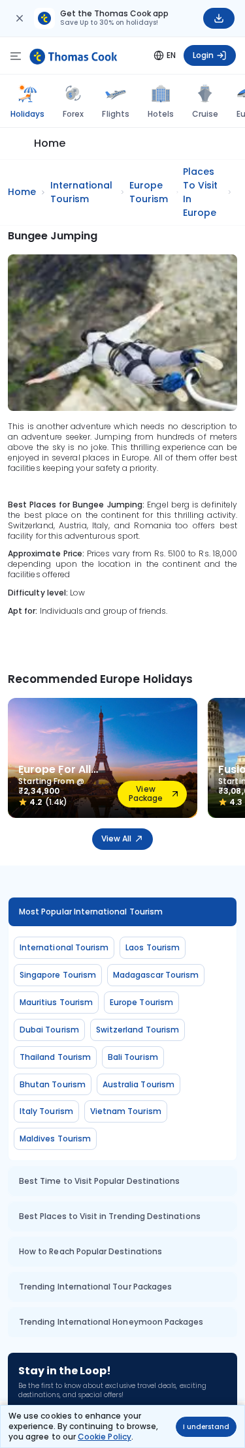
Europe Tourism (141, 1002)
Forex (73, 113)
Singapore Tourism (58, 974)
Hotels (161, 113)
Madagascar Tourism (156, 974)
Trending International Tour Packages (95, 1286)
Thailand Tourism (55, 1057)
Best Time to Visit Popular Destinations (99, 1180)
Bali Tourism (133, 1057)
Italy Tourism (46, 1111)
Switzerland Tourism (137, 1029)
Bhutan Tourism (53, 1084)
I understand (206, 1427)
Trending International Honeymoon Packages (111, 1321)
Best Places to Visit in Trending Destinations (110, 1216)
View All (116, 838)
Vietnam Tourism (125, 1111)
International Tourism (64, 947)
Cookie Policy (104, 1436)
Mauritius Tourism (56, 1002)
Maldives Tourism (55, 1138)
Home (49, 143)
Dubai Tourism (49, 1029)
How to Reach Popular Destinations (90, 1251)
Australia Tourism (138, 1084)
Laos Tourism (152, 947)
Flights (115, 113)
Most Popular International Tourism (91, 911)
